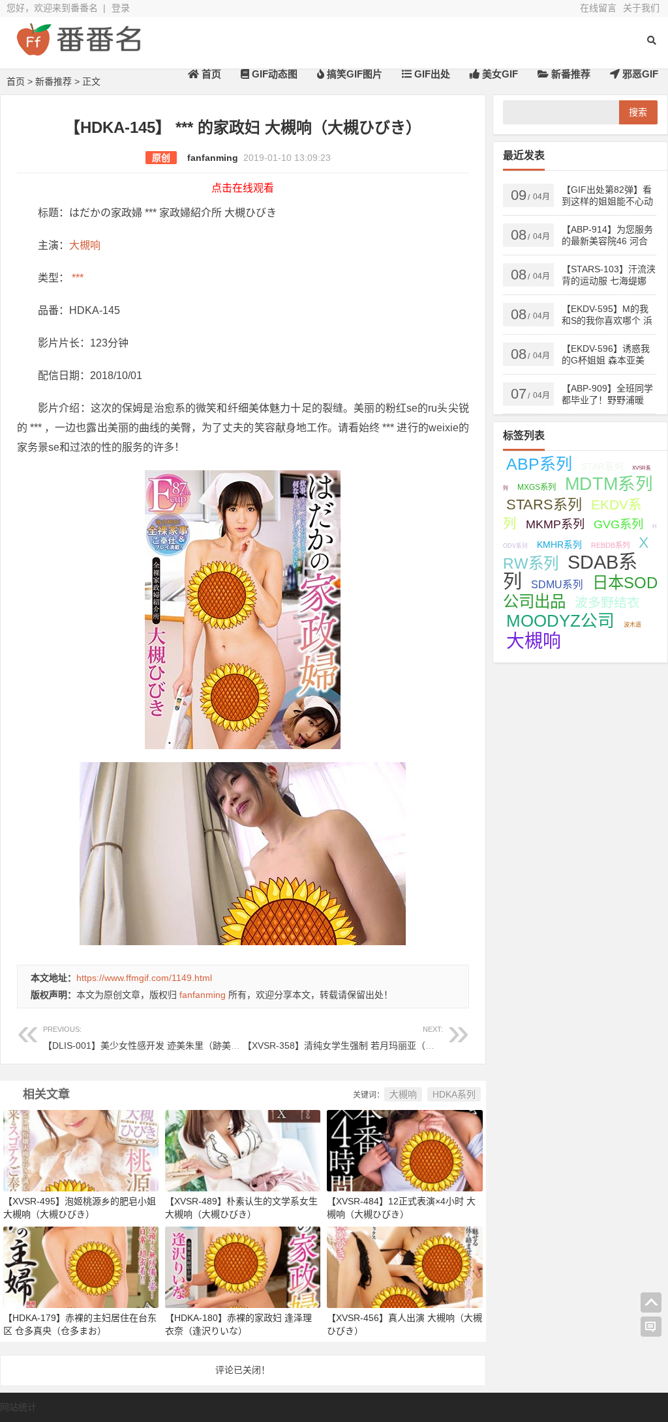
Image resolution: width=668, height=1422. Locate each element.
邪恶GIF (639, 73)
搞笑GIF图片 (353, 73)
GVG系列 (618, 524)
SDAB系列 (570, 572)
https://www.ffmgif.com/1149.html (144, 978)
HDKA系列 (454, 1094)
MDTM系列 (609, 484)
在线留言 (598, 8)
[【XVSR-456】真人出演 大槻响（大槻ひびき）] (404, 1267)
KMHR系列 (559, 545)
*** (76, 277)
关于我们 (641, 8)
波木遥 (632, 624)
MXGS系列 (536, 487)
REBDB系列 (610, 545)
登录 (121, 8)
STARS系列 (544, 504)
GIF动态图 (273, 73)
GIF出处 (431, 73)
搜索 (638, 112)
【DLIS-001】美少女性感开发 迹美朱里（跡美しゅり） (155, 1038)
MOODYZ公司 (560, 621)
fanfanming (212, 157)
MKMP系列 (555, 524)
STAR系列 (602, 466)
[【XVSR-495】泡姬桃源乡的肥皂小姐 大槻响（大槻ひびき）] (81, 1150)
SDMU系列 (557, 584)
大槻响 (84, 245)
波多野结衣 (607, 602)
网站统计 (18, 1407)
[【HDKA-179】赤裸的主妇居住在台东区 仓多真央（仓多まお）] (81, 1267)
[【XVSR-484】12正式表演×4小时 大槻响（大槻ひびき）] (404, 1150)
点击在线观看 (242, 187)
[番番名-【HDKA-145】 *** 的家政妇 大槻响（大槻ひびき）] (78, 50)
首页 (210, 73)
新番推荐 (569, 73)
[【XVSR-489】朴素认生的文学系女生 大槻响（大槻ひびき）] (242, 1150)
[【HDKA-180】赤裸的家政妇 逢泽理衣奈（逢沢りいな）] (242, 1267)
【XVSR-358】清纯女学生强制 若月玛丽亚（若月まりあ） (361, 1038)
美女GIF (498, 73)
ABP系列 (539, 464)
